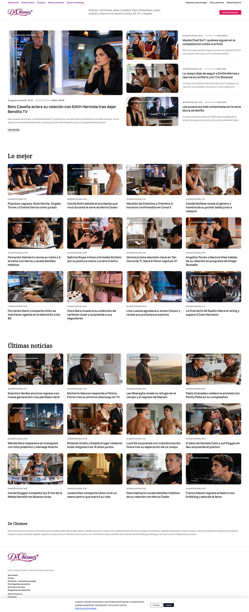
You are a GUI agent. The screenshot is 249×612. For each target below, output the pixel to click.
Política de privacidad (85, 608)
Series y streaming (75, 3)
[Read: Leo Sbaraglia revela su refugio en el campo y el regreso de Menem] (154, 369)
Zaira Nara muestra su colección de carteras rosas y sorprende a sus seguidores (91, 314)
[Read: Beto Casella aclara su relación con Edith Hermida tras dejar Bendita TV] (65, 62)
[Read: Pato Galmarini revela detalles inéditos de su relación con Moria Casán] (154, 468)
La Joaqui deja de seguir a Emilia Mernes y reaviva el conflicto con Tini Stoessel (210, 75)
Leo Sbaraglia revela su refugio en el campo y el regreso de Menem (151, 395)
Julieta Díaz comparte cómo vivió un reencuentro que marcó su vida (92, 495)
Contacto (12, 597)
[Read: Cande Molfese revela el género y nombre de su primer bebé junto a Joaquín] (213, 179)
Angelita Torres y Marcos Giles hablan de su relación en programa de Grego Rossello (211, 261)
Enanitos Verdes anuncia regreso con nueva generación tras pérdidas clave (34, 395)
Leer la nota (13, 129)
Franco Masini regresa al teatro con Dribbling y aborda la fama (210, 495)
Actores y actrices (16, 587)
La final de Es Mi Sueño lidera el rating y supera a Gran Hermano (212, 313)
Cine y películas (216, 3)
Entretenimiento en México (142, 168)
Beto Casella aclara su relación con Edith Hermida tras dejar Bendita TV (62, 109)
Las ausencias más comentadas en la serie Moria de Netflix (211, 108)
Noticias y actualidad (140, 35)
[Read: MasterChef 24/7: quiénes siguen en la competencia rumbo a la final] (152, 45)
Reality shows (28, 3)
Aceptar (169, 605)
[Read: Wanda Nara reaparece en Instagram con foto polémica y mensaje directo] (35, 418)
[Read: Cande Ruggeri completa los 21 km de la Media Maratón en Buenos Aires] (35, 468)
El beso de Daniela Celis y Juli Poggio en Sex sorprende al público (213, 445)
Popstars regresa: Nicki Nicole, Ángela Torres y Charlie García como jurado (34, 205)
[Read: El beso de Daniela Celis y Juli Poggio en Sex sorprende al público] (213, 418)
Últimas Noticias (230, 12)
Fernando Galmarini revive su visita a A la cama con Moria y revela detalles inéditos (34, 261)
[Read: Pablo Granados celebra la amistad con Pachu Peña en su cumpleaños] (213, 369)
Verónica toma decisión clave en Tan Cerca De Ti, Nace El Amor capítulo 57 (151, 259)
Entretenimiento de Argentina (144, 101)
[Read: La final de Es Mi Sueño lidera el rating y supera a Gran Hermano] (213, 286)
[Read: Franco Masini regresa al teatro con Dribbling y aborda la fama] (213, 468)
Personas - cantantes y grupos (22, 581)
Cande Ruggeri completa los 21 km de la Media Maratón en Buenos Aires (35, 495)
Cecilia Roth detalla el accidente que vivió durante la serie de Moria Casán (92, 205)
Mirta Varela (222, 36)
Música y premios (56, 3)
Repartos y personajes (196, 3)
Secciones (13, 575)
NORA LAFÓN (57, 100)
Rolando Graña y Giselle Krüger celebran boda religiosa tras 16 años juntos (95, 445)
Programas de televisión (19, 590)
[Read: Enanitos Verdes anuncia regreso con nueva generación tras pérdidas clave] (35, 369)
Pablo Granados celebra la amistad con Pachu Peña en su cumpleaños (213, 395)
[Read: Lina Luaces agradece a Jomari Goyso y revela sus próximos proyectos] (154, 286)
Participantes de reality (19, 584)
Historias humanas (20, 276)
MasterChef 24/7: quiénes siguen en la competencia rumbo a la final (208, 42)
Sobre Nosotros (234, 3)
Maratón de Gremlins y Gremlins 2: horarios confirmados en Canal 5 (150, 205)
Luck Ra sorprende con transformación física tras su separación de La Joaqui (153, 445)
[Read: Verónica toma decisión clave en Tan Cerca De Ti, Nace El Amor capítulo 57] (154, 233)
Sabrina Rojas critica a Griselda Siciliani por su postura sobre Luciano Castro (94, 259)
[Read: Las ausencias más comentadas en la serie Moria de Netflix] (152, 111)
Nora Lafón (221, 69)
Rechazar (156, 605)
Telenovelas (13, 3)
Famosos (41, 3)
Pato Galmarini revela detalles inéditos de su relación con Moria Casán (153, 495)
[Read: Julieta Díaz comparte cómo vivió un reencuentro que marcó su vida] (95, 468)
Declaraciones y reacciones (24, 35)
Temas (11, 578)
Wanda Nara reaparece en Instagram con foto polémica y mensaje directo (33, 445)
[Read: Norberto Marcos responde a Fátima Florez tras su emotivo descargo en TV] (95, 369)
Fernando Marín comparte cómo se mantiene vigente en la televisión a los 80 (34, 314)
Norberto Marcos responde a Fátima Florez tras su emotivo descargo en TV (93, 395)
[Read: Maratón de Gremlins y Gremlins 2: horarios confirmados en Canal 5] (154, 179)
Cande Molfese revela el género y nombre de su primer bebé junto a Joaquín (209, 207)
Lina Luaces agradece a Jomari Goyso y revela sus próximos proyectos (153, 313)
